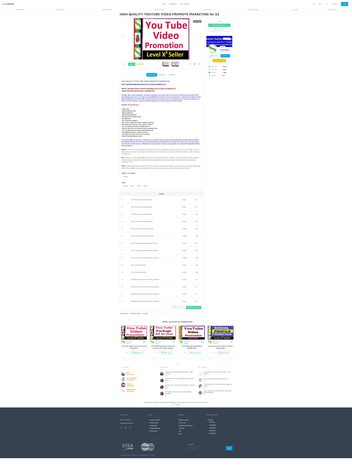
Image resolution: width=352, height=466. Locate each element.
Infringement (153, 425)
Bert (128, 372)
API (180, 431)
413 (132, 64)
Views (145, 186)
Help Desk (128, 419)
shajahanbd (224, 50)
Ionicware (210, 420)
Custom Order (219, 60)
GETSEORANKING (132, 378)
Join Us (191, 444)
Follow (214, 55)
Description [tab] (152, 74)
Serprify (129, 384)
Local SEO (295, 9)
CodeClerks (212, 425)
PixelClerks (212, 430)
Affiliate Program (184, 420)
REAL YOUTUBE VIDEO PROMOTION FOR (215, 379)
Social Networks (135, 313)
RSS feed (181, 428)
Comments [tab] (172, 74)
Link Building (20, 9)
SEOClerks (212, 422)
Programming (207, 9)
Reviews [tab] (162, 74)
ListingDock (212, 428)
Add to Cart (178, 307)
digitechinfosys (131, 389)
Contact (225, 55)
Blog (180, 433)
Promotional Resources (186, 425)
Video (138, 186)
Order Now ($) (194, 307)
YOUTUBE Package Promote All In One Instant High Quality (163, 347)
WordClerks (212, 433)
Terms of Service (155, 420)
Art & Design (60, 9)
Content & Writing (106, 9)
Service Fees (153, 431)
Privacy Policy (154, 422)
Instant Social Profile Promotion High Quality (221, 347)
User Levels (182, 422)
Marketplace (124, 313)
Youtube (125, 176)
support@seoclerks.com (127, 423)
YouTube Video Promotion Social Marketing (134, 347)
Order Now (138, 352)
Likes (132, 186)
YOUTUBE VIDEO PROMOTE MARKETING (192, 347)
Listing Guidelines (155, 428)
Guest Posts (332, 9)
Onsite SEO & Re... (159, 9)
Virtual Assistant (253, 9)
